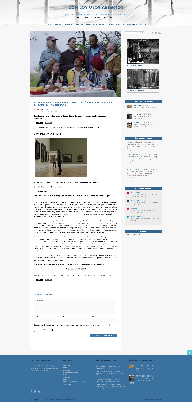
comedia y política (78, 275)
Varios (111, 24)
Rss (160, 33)
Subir (189, 352)
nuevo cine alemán (104, 275)
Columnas (103, 24)
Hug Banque (131, 155)
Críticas (50, 24)
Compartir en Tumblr (48, 123)
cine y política (65, 275)
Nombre (37, 317)
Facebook (153, 33)
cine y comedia (53, 275)
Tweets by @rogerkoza (132, 234)
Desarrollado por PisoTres (153, 400)
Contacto (142, 24)
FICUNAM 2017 (90, 275)
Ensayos (68, 24)
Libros (95, 24)
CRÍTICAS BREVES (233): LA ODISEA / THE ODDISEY (142, 170)
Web (93, 317)
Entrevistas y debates (82, 24)
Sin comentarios (52, 111)
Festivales (59, 24)
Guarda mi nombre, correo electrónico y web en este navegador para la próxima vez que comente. (66, 325)
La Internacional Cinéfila (126, 24)
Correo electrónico (70, 317)
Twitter (156, 33)
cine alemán (42, 275)
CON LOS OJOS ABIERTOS (96, 7)
